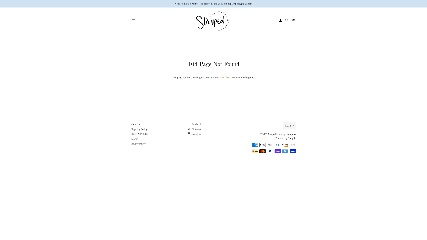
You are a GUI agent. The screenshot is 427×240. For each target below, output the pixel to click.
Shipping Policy (139, 129)
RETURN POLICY (139, 134)
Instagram (196, 134)
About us (135, 124)
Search (134, 138)
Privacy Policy (138, 143)
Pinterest (196, 129)
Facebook (196, 124)
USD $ (288, 125)
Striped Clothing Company (282, 134)
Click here (226, 77)
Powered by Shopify (285, 138)
